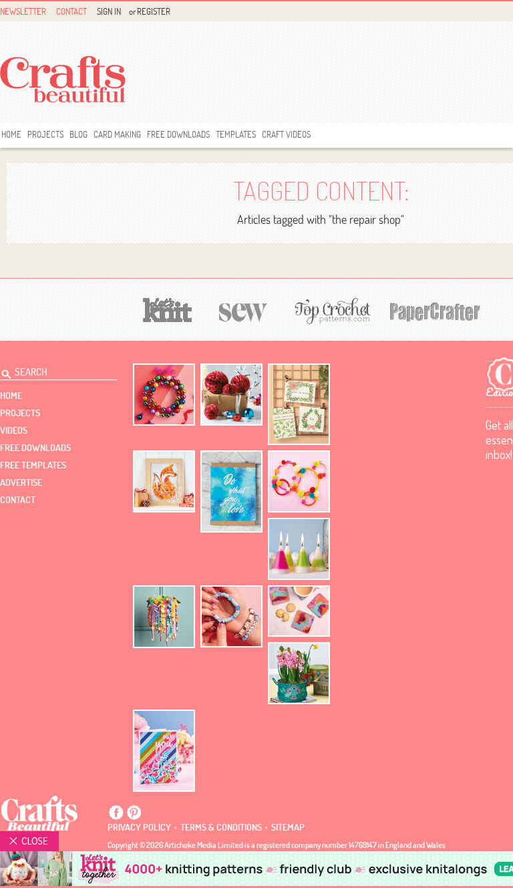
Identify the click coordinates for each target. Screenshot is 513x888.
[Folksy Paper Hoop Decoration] (164, 617)
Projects (45, 134)
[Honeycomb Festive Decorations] (231, 394)
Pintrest (133, 812)
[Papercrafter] (434, 310)
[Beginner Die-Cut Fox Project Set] (164, 481)
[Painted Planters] (299, 673)
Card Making (117, 134)
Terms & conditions (221, 827)
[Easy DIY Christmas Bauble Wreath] (164, 394)
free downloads (178, 134)
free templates (33, 465)
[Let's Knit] (167, 308)
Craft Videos (286, 134)
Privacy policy (139, 827)
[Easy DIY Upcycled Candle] (299, 549)
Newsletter (23, 11)
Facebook (116, 812)
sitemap (288, 827)
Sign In (109, 11)
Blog (78, 134)
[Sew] (243, 310)
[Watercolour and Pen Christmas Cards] (299, 404)
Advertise (21, 482)
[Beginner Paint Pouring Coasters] (299, 611)
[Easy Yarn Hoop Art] (299, 481)
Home (11, 134)
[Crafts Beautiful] (39, 813)
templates (236, 134)
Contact (71, 11)
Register (153, 11)
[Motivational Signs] (231, 491)
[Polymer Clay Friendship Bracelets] (231, 616)
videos (13, 430)
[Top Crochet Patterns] (331, 311)
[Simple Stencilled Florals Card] (164, 750)
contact (17, 500)
